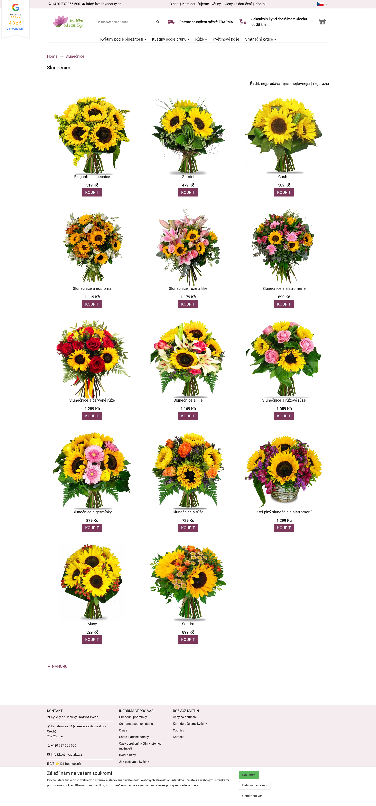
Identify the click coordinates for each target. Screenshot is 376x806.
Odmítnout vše (252, 796)
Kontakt (262, 4)
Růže (200, 39)
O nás (174, 4)
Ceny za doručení (238, 4)
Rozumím (249, 775)
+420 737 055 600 (66, 4)
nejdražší (321, 83)
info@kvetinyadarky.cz (103, 4)
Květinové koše (226, 39)
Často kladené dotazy (134, 737)
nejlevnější (301, 83)
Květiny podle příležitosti (122, 39)
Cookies (178, 730)
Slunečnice (74, 56)
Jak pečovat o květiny (134, 762)
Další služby (127, 755)
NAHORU (59, 666)
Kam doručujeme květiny (201, 4)
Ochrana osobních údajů (136, 724)
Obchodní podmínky (133, 717)
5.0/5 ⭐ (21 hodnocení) (64, 764)
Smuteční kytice (259, 39)
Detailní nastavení (254, 785)
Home (52, 56)
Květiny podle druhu (169, 39)
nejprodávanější (275, 83)
